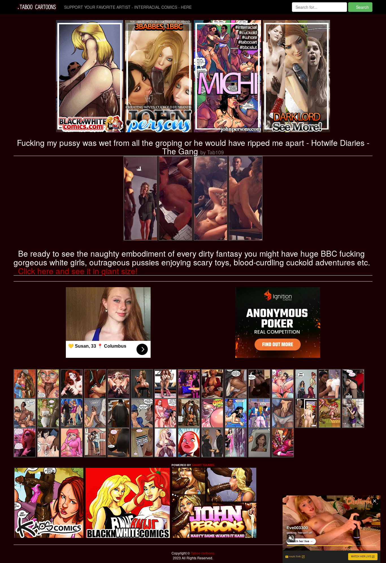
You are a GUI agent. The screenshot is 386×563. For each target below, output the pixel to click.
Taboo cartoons (202, 553)
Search (362, 7)
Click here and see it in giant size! (78, 270)
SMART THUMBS (203, 465)
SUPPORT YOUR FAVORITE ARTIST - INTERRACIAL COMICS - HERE (128, 7)
